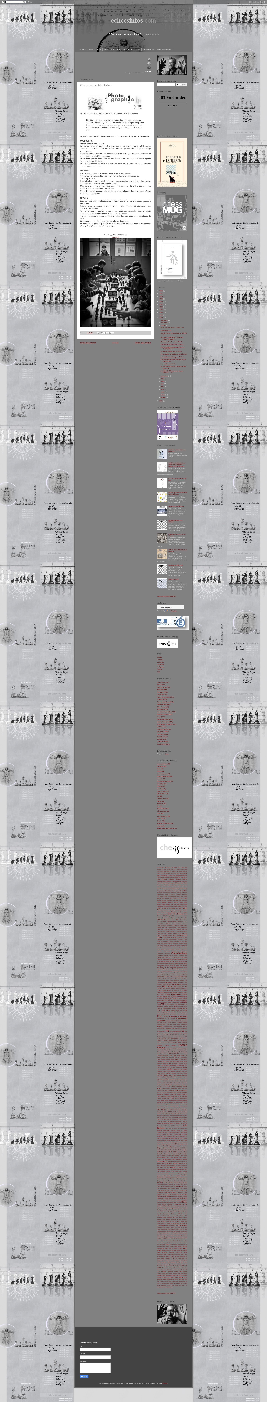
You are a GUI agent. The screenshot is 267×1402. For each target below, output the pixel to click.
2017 (161, 304)
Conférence (164, 969)
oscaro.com (176, 1190)
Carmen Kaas (165, 921)
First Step (172, 1033)
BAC (158, 896)
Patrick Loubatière (172, 1198)
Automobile (178, 894)
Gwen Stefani (179, 1061)
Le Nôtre (183, 1123)
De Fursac (160, 978)
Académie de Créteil (177, 871)
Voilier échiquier (174, 1277)
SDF (158, 1237)
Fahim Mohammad (177, 1026)
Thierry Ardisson (171, 1262)
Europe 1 (174, 1022)
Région (162, 1225)
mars (163, 392)
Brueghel (185, 912)
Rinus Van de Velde (182, 1227)
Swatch (172, 1254)
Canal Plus (184, 918)
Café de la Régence (176, 914)
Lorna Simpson (167, 1140)
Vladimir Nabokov (161, 1277)
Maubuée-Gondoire (161, 1157)
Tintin (185, 1264)
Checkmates (172, 929)
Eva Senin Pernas (175, 1024)
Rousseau (177, 1231)
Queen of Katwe (166, 1219)
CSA (180, 973)
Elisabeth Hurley (175, 1010)
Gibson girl (176, 1057)
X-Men (168, 1285)
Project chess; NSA (182, 1215)
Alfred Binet (181, 881)
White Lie (184, 1281)
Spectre (185, 1246)
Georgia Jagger (176, 1055)
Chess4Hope (167, 951)
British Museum (165, 912)
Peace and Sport (175, 1200)
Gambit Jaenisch (183, 1052)
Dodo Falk (172, 988)
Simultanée (171, 1242)
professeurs (174, 1215)
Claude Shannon (169, 959)
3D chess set (164, 869)
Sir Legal (159, 1244)
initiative (167, 1079)
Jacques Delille (166, 1086)
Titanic (162, 1265)
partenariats (174, 1196)
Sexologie (171, 1238)
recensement (175, 1223)
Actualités (82, 49)
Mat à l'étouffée (183, 1153)
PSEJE (164, 1217)
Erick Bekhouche (180, 1020)
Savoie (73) (161, 821)
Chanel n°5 (170, 925)
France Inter (183, 1040)
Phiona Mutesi (167, 1206)
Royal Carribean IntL (164, 1233)
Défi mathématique (174, 980)
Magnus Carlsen (162, 1148)
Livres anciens (169, 1138)
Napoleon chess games (164, 1177)
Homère (164, 1071)
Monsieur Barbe (180, 1169)
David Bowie (183, 976)
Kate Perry (175, 1111)
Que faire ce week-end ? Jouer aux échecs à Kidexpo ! (172, 338)
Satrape (172, 1235)
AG (174, 873)
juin (162, 384)
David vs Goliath (173, 579)
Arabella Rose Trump (170, 890)
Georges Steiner (168, 1055)
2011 (161, 401)
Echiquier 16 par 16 (167, 996)
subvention (171, 1252)
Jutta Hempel (173, 1109)
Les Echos (160, 664)
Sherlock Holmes (167, 1240)
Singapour (177, 1242)
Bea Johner (167, 900)
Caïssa (164, 918)
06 (157, 867)
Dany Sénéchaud (175, 976)
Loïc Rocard (180, 1138)
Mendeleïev (168, 1159)
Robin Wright (179, 1229)
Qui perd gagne (181, 1219)
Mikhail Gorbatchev (173, 1165)
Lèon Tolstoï (180, 1128)
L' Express (160, 667)
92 (174, 869)
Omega (185, 1186)
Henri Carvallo (171, 1067)
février (163, 395)
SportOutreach (160, 1248)
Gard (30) (160, 813)
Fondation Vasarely (161, 1038)
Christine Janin (183, 955)
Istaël (168, 1082)
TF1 (172, 1258)
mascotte (177, 1153)
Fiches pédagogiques (164, 49)
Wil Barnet (162, 1283)
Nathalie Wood (161, 1179)
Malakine (167, 1150)
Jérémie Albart (179, 1098)
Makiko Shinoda (161, 1150)
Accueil (115, 343)
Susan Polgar (166, 1254)
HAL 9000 (168, 1063)
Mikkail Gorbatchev (182, 1165)
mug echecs (179, 1173)
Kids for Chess (165, 1115)
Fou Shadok (180, 1038)
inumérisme (169, 1080)
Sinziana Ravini (183, 1242)
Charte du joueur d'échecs (170, 927)
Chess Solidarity (176, 947)
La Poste (173, 1117)
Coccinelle (171, 963)
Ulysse (158, 1271)
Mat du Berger (161, 1155)
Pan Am (164, 1194)
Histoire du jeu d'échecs (180, 1069)
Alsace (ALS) (161, 684)
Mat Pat (168, 1155)
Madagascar (170, 1146)
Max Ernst (170, 1157)
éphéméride (173, 1020)
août (162, 378)
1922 (172, 867)
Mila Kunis (160, 1167)
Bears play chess (183, 900)
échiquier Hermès (164, 1000)
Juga (168, 1109)
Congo (170, 969)
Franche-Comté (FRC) (164, 729)
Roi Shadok (160, 1231)
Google (159, 657)
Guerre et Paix (183, 1059)
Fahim (170, 1026)
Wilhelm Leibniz (169, 1283)
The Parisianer (175, 1260)
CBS (167, 923)
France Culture (167, 1040)
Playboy (159, 1210)
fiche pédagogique (176, 1031)
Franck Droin (169, 1042)
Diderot (182, 984)
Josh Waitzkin (165, 1108)
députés (175, 982)
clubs (166, 961)
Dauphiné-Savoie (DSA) (164, 714)
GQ (175, 1059)
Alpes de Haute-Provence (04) (167, 828)
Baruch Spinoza (174, 898)
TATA (172, 1256)
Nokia (169, 1184)
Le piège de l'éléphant (175, 565)
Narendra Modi (174, 1177)
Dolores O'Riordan (179, 988)
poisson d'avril (167, 1211)
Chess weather (170, 949)
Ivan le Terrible (183, 1082)
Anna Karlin (169, 887)
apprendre (162, 890)
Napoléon (184, 1175)
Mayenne (176, 1157)
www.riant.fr (115, 237)
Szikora (182, 1254)
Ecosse (159, 1004)
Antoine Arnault (179, 888)
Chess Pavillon (176, 945)
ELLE (181, 1010)
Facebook (166, 1026)
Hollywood (159, 1071)
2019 (161, 299)
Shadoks (176, 1238)
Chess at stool (180, 937)
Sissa (167, 1244)
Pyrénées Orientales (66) (165, 823)
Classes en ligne (161, 959)
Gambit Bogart (175, 1052)
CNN (158, 672)
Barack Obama (180, 896)
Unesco (163, 1271)
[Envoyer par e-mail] (102, 333)
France (185, 1038)
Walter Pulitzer (170, 1279)
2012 (161, 317)
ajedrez (159, 875)
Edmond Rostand (169, 1004)
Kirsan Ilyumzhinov (173, 1115)
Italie (178, 1082)
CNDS (176, 961)
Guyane (174, 1061)
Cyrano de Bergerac (162, 974)
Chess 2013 (173, 931)
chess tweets (184, 947)
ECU (118, 49)
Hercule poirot (178, 1067)
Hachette (163, 1063)
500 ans (171, 869)
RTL (171, 1233)
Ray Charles (180, 1221)
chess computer (170, 939)
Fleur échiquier (183, 1033)
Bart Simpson (165, 898)
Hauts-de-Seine (180, 1065)
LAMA (158, 1119)
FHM (171, 1031)
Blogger (165, 1383)
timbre (178, 1264)
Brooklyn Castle (176, 912)
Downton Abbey (166, 990)
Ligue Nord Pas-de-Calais (167, 1136)
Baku (169, 896)
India (186, 1077)
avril (162, 389)
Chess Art (169, 935)
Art (184, 890)
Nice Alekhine (169, 1182)
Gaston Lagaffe (183, 1053)
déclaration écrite (179, 978)
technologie (182, 1256)
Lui (181, 1142)
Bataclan (181, 898)
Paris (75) (160, 769)
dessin (182, 982)
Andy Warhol (174, 885)
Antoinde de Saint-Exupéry (168, 888)
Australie (173, 894)
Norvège (173, 1184)
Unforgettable (170, 1271)
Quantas (181, 1217)
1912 (168, 867)
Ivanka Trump (160, 1084)
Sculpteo (185, 1235)
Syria (175, 1254)
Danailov (185, 974)
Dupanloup (166, 992)
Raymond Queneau (166, 1223)
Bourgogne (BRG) (163, 731)
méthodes (170, 1161)
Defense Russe (165, 980)
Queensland (173, 1219)
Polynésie (180, 1211)
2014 (161, 312)
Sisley (163, 1244)
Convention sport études (167, 971)
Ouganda (182, 1190)
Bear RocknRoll (174, 900)
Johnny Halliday (183, 1104)
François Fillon (177, 1042)
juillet (163, 381)
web (183, 1279)
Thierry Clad (179, 1262)
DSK (171, 990)
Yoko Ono (181, 1285)
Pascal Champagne (182, 1196)
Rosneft (168, 1231)
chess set (168, 947)
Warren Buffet (178, 1279)
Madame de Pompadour (181, 1146)
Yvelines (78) (161, 779)
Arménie (178, 890)
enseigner (168, 1020)
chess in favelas (173, 941)
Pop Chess (160, 1213)
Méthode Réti (162, 1161)
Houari (158, 1073)
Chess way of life (166, 330)
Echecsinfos (176, 994)
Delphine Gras (183, 980)
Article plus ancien (143, 343)
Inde (184, 1077)
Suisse (185, 1252)
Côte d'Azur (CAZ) (163, 707)
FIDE (112, 49)
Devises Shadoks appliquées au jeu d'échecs (177, 493)
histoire (169, 1069)
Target (163, 1256)
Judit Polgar (161, 1109)
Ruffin (173, 1233)
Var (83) (159, 796)
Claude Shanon (177, 959)
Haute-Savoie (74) (163, 808)
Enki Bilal (165, 1016)
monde (166, 1169)
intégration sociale (174, 1079)
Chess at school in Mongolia (169, 937)
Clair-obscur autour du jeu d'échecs (172, 344)
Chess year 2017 (179, 949)
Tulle (161, 1269)
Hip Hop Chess (161, 1069)
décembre (164, 320)
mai (162, 386)
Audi (169, 894)
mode (163, 1169)
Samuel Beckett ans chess (163, 1235)
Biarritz (179, 904)
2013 (161, 315)
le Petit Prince (173, 1126)
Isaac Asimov (183, 1080)
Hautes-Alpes (173, 1065)
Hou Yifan (184, 1071)
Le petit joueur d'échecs (176, 506)
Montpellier (162, 1171)
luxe (166, 1144)
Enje (159, 1016)
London (185, 1138)
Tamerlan (159, 1256)
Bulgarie (165, 914)
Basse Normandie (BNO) (165, 722)
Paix (178, 1192)
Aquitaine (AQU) (162, 709)
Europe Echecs (182, 1022)
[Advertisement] (133, 1332)
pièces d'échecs (176, 1206)
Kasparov (169, 1111)
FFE (124, 49)
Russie (185, 1233)
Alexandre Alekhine (161, 881)
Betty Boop (173, 904)
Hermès (184, 1067)
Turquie (164, 1269)
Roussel (182, 1231)
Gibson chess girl (169, 1057)
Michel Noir (176, 1163)
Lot (172, 1140)
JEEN (172, 1098)
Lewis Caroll (165, 1134)
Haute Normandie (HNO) (165, 719)
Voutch (185, 1277)
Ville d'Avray (184, 1273)
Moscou (185, 1171)
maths (185, 1155)
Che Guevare (160, 929)
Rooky (164, 1231)
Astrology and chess (182, 892)
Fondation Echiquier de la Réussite (178, 1035)
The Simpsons (183, 1260)
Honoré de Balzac (171, 1071)
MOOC (172, 1171)
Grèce (177, 1059)
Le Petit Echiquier (165, 1126)
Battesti (185, 898)
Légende (179, 1126)
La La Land (168, 1117)
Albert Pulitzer (160, 877)
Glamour (168, 1059)
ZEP (163, 1287)
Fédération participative (177, 1028)
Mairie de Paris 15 (178, 1148)
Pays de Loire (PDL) (163, 687)
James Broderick (166, 1088)
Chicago (166, 955)
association (167, 892)
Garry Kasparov (173, 1053)
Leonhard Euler (160, 1132)
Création (176, 973)
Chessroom (167, 953)
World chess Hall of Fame (180, 1283)
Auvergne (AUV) (162, 736)
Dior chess (159, 988)
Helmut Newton (161, 1067)
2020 (161, 296)
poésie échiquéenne (178, 1210)
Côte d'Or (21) (161, 818)
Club (182, 959)
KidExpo (159, 1115)
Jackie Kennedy (168, 1084)
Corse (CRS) (161, 717)
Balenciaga (173, 896)
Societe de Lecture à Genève (167, 1246)
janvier (163, 397)
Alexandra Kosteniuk (167, 879)
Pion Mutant (182, 1208)
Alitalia (167, 883)
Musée (185, 1173)
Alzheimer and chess (181, 883)
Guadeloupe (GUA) (163, 744)
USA (180, 1271)
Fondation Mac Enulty (173, 1037)
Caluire (168, 918)
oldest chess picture (170, 1186)
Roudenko (172, 1231)
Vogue (167, 1277)
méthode (185, 1159)
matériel (172, 1155)
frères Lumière (160, 1050)
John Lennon (176, 1104)
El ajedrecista (164, 1008)
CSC (183, 973)
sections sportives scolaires (173, 1237)
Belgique (164, 902)
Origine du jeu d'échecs (181, 1188)
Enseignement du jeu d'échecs (166, 1018)
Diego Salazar (167, 986)
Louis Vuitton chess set (162, 1142)
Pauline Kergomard (161, 1200)
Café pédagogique (167, 916)
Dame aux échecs (171, 974)
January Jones (180, 1088)
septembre (164, 376)
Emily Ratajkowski (165, 1012)
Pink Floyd (176, 1208)
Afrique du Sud (169, 873)
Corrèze (159, 973)
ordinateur (173, 1188)
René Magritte (182, 1225)
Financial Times (165, 1033)
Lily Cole (175, 1136)
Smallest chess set (182, 1244)
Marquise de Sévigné (169, 1153)
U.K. (186, 1269)
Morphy (177, 1171)
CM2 (173, 961)
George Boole (160, 1055)
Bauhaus (159, 900)
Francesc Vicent (161, 1042)
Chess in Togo (171, 943)
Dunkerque (159, 992)
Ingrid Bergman (160, 1079)
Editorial (91, 49)
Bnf (167, 908)
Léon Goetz (168, 1128)
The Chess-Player (179, 1258)
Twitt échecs (171, 1269)
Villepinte (159, 1275)
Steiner (163, 1250)
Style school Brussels (182, 1250)
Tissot (158, 1265)
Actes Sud (184, 871)
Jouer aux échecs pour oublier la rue (172, 327)
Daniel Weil (167, 976)
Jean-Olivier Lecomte (175, 1094)
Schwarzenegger (179, 1235)
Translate (174, 611)
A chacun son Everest (181, 869)
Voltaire (180, 1277)
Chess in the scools (162, 943)
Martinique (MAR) (162, 734)
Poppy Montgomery (172, 1213)
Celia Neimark (175, 923)
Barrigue (159, 898)
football (168, 1038)
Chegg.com (178, 929)
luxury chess (170, 1144)
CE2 (170, 923)
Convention (175, 969)
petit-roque (173, 1202)
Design (179, 982)
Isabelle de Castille (162, 1082)
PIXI (186, 1208)
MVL (172, 1175)
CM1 (169, 961)
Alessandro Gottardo (180, 877)
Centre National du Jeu (162, 925)
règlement (167, 1225)
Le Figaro (160, 659)
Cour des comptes (169, 973)
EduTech (181, 1006)
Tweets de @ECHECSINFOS (166, 596)
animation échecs (161, 887)
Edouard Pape (176, 1004)
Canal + (178, 918)
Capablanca (161, 919)
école (173, 1002)
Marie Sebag (173, 1151)
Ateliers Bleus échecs (162, 894)
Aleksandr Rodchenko (169, 877)
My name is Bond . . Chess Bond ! (172, 341)
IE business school (180, 1075)
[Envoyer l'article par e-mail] (97, 333)
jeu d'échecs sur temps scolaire (175, 1102)
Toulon (180, 1265)
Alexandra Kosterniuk (181, 879)
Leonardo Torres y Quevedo (179, 1130)
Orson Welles (160, 1190)
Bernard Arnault (161, 904)
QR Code (175, 1217)
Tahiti (186, 1254)
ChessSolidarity (148, 49)
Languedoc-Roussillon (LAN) (166, 712)
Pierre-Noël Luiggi (169, 1208)
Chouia (171, 955)
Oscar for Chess (169, 1190)
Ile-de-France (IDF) (163, 682)
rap (175, 1221)
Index (106, 49)
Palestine (159, 1194)
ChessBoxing (184, 951)
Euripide (169, 1022)
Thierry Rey (165, 1264)
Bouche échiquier (178, 910)
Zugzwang (167, 1287)
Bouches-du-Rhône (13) (165, 781)
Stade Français (169, 1248)
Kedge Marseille (175, 1113)
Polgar (172, 1211)
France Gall (175, 1040)
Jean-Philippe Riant (166, 1096)
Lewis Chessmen (173, 1134)
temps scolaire (165, 1258)
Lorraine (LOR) (162, 699)
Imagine (180, 1077)
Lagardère (184, 1117)
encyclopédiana (164, 1014)
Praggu (182, 1213)
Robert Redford (171, 1229)
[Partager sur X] (107, 333)
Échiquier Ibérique (173, 1000)
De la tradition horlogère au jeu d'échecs (174, 354)
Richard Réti (173, 1227)
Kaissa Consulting (182, 1109)
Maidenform (171, 1148)
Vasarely (185, 1271)
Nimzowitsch (164, 1184)
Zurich (171, 1287)
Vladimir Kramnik (183, 1275)
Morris (180, 1171)
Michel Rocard (183, 1163)
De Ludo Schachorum (168, 978)
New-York (160, 1182)
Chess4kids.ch (175, 951)
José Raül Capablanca (169, 1106)
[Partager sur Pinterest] (112, 333)
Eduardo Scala (183, 1004)
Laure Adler (163, 1119)
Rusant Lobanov (179, 1233)
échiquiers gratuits (166, 1002)
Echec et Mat (180, 992)
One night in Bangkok (162, 1188)
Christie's (176, 955)
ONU (169, 1188)
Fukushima (184, 1050)
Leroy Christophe (169, 1132)
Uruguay (176, 1271)
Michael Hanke (160, 1163)
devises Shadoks (167, 984)
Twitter (183, 1269)
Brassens (185, 910)
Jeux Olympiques (165, 1104)
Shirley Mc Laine (177, 1240)
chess (166, 754)
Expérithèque (184, 1024)
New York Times (182, 1181)
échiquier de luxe (167, 998)
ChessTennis (160, 955)
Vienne (178, 1273)
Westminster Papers (177, 1281)
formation (174, 1038)
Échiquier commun (176, 996)
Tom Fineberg (169, 1265)
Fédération (168, 1028)
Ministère (173, 1167)
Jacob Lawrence (177, 1084)
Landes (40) (161, 826)
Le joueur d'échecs (166, 1121)
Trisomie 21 (181, 1267)
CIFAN (168, 957)
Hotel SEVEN (179, 1071)
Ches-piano (184, 929)
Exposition (160, 1026)
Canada (173, 918)
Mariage (166, 1151)
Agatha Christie (179, 873)
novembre (164, 322)
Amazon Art (160, 885)
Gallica (170, 1052)
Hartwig (167, 1065)
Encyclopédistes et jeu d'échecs (176, 1014)
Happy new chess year (178, 1063)
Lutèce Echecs (160, 1144)
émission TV (175, 1012)
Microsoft (165, 1165)
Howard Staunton (165, 1073)
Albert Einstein (182, 875)
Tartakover (167, 1256)
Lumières (185, 1142)
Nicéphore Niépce (178, 1182)
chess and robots (183, 933)
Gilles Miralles (183, 1057)
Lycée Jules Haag (182, 1144)
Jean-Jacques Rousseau (179, 1090)
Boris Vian (170, 910)
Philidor (184, 1202)
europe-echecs (161, 1024)
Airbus (185, 873)
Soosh (175, 1246)
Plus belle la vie (169, 1210)
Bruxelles (159, 914)
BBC (163, 900)
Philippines (169, 1204)
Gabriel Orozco (164, 1052)
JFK (171, 1104)
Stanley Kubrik (178, 1248)
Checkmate (166, 929)
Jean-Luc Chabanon (161, 1092)
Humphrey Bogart (162, 1075)
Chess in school (182, 941)
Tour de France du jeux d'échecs (170, 1267)
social (158, 1246)
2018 (161, 301)
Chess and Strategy (162, 935)
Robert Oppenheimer (162, 1229)
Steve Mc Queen (169, 1250)
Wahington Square (161, 1279)
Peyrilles (179, 1202)
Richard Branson (165, 1227)
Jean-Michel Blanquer (182, 1092)
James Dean (174, 1088)
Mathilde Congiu (179, 1155)
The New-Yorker (167, 1260)
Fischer (177, 1033)
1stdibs (175, 867)
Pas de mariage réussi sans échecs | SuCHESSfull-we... (172, 348)
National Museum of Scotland (170, 1181)
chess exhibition (165, 941)
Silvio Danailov (165, 1242)
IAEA (174, 1075)
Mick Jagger (160, 1165)
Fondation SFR (183, 1037)
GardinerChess (163, 1053)
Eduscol (176, 1006)
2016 (161, 307)
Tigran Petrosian (172, 1264)
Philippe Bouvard (161, 1204)
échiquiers (159, 1002)
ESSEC (165, 1022)
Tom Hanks (176, 1265)
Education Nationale (168, 1006)
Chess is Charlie (179, 943)
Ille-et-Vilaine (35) (162, 793)
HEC (186, 1065)
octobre (163, 325)
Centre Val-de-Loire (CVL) (165, 702)
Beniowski (170, 902)
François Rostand (170, 1045)
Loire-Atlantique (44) (163, 774)
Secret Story (163, 1237)
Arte (164, 892)
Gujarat (170, 1061)
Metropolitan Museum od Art (180, 1161)
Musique (168, 1175)
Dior (186, 986)
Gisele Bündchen (161, 1059)
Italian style (173, 1082)
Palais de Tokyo (183, 1192)
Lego (182, 1126)
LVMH (175, 1144)
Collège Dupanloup (178, 963)
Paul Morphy (183, 1198)
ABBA (165, 871)
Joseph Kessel (179, 1106)
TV (167, 1269)
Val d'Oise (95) (161, 784)
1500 (166, 867)
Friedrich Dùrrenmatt (169, 1050)
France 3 (159, 1040)
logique (175, 1138)
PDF (168, 1200)
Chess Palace (163, 945)
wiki (158, 1283)
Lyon (158, 1146)
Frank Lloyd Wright (171, 1048)
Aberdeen (169, 871)
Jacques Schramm (176, 1086)
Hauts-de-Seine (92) (163, 764)
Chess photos (184, 945)
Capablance (168, 919)
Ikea (162, 1077)
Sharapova (159, 1240)
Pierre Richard (183, 1206)
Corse (163, 973)
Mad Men (163, 1146)
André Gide (167, 885)
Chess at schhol (176, 935)
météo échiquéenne (177, 1159)
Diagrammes (176, 984)
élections (179, 1008)
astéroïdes (173, 892)
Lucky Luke (177, 1142)
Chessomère (160, 953)
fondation (167, 1035)
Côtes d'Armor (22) (163, 811)
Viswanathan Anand (173, 1275)
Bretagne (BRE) (162, 689)
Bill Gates (174, 906)
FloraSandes (160, 1035)
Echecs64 (167, 994)
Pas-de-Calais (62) (163, 798)
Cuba (186, 973)
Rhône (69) (160, 771)
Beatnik (159, 902)
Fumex (158, 1052)
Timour (182, 1264)
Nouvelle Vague (179, 1184)
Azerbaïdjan (184, 894)
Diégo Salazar (177, 986)
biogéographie (181, 906)
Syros (178, 1254)
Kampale (159, 1111)
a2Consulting (160, 871)
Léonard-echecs (166, 1130)
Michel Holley (168, 1163)
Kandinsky (164, 1111)
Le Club (137, 49)
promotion (159, 1217)
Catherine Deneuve (176, 921)
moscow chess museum (163, 1173)
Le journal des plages (167, 1123)
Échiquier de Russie (177, 998)
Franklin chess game (181, 1048)
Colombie (166, 965)
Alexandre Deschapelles (172, 881)
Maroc (162, 1153)
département (168, 982)
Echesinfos (184, 994)
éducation (160, 1006)
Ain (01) (159, 806)
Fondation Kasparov (162, 1037)
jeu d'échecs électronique (178, 1100)
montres (168, 1171)
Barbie (185, 896)
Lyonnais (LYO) (162, 694)
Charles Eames (183, 925)
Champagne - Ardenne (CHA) (166, 724)
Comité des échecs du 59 (176, 965)
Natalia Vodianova (183, 1177)
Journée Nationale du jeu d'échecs (178, 1108)
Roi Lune (185, 1229)
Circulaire (173, 957)
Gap (158, 1053)
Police (176, 1211)
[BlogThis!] (104, 333)
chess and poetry (173, 933)
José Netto (160, 1106)
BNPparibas (172, 908)
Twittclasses (178, 1269)
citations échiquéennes (181, 957)
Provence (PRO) (162, 692)
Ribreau (159, 1227)
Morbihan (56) (161, 803)
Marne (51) (160, 801)
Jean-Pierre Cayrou (176, 1096)
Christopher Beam (161, 957)
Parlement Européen (164, 1196)
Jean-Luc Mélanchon (171, 1092)
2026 (161, 291)
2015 (161, 309)
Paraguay (181, 1194)
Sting (175, 1250)
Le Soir (159, 669)
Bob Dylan (179, 908)
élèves (168, 1010)
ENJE (130, 49)
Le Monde (160, 662)
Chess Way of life (161, 949)
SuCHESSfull (179, 1252)
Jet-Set (170, 1100)
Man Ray (180, 1150)
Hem (166, 1067)
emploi (158, 1014)
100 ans (161, 867)
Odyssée (163, 1186)
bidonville (169, 906)
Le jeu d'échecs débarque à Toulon (172, 357)
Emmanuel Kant (183, 1012)
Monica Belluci (172, 1169)
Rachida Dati (164, 1221)
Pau (178, 1198)
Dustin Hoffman (173, 992)
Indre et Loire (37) (163, 791)
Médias (180, 1157)
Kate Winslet (181, 1111)
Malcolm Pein (173, 1150)
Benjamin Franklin (178, 902)
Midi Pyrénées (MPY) (163, 704)
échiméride (159, 996)
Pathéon (166, 1198)
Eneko (185, 1014)
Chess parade (169, 945)
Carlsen (159, 921)
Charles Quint (160, 927)
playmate (163, 1210)
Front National (178, 1050)
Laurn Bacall (170, 1119)
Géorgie (163, 1057)
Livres (163, 1138)
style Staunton (162, 1252)
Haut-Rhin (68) (161, 766)
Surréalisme (160, 1254)
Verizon (159, 1273)
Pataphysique (160, 1198)
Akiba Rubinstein (174, 875)
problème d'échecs (165, 1215)
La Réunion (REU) (163, 741)
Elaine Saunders (172, 1008)
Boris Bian (165, 910)
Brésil (158, 912)
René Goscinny (174, 1225)
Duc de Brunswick (182, 990)
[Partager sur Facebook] (110, 333)
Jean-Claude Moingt (166, 1090)
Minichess (166, 1167)
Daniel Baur (160, 976)
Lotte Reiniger (176, 1140)
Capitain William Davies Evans (179, 919)
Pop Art (185, 1211)
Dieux (182, 986)
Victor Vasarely (173, 1273)
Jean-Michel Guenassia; (163, 1094)
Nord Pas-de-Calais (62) (164, 776)
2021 (161, 293)
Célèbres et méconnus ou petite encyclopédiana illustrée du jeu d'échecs (176, 464)
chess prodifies (161, 947)
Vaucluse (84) (161, 789)
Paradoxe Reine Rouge (172, 1194)
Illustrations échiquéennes (170, 1077)
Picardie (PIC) (161, 726)
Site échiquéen (173, 1244)
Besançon (168, 904)
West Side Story (167, 1281)
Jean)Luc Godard (166, 1098)
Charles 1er (176, 925)
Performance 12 (167, 1202)
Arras (181, 890)
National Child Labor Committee (173, 1179)
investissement (176, 1080)
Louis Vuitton (184, 1140)
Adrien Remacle (161, 873)
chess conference (178, 939)
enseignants (173, 1016)
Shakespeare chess (182, 1238)
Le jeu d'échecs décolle (168, 364)
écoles (184, 1002)
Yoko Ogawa (174, 1285)
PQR (179, 1213)
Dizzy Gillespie (166, 988)
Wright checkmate (161, 1285)
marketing (180, 1151)
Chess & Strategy (165, 931)
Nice (165, 1182)
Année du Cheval (177, 887)
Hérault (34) (161, 786)
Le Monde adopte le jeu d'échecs (171, 351)
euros (168, 1024)
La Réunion (178, 1117)
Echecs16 (162, 994)
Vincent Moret (165, 1275)
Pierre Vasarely (160, 1208)
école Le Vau (178, 1002)
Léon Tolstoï (174, 1128)
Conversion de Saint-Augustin (180, 971)
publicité (169, 1217)
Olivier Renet (179, 1186)
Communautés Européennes (176, 967)
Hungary (170, 1075)
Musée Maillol (161, 1175)
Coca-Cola (181, 961)
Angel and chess (182, 885)
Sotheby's (180, 1246)
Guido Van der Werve (162, 1061)
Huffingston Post (175, 1073)
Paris (185, 1194)
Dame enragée (179, 974)
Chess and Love (165, 933)
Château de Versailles (182, 927)
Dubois (175, 990)
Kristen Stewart (182, 1115)
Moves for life (172, 1173)
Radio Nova (171, 1221)
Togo (165, 1265)
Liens (99, 49)
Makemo (185, 1148)
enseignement (182, 1016)
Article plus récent (88, 343)
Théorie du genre (161, 1262)
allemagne (171, 883)
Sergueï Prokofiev (164, 1238)
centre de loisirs (183, 923)
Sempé (182, 1237)
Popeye (165, 1213)
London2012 (160, 1140)
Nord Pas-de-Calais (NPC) (165, 697)
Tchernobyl (176, 1256)
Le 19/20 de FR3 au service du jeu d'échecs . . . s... (172, 371)
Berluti (185, 902)
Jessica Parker (164, 1100)
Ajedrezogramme (165, 875)
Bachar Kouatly (163, 896)
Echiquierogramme (182, 1000)
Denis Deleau (160, 982)
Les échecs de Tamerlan (179, 1132)
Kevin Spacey (183, 1113)
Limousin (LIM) (161, 739)
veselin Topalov (165, 1273)
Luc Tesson (171, 1142)
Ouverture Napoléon (170, 1192)
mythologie (177, 1175)
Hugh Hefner (183, 1073)
